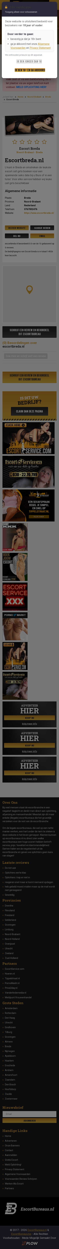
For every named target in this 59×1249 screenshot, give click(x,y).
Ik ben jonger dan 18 (29, 61)
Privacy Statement (40, 47)
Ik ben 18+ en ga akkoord (30, 70)
